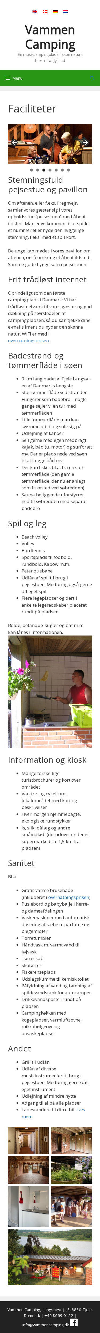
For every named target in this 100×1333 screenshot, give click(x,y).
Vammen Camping (50, 36)
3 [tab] (43, 170)
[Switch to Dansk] (45, 11)
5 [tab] (56, 170)
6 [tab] (62, 170)
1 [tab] (31, 170)
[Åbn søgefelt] (92, 78)
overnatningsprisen (28, 340)
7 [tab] (68, 170)
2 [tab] (37, 170)
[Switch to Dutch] (65, 11)
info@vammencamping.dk (45, 1324)
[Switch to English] (35, 11)
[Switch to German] (55, 11)
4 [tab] (50, 170)
